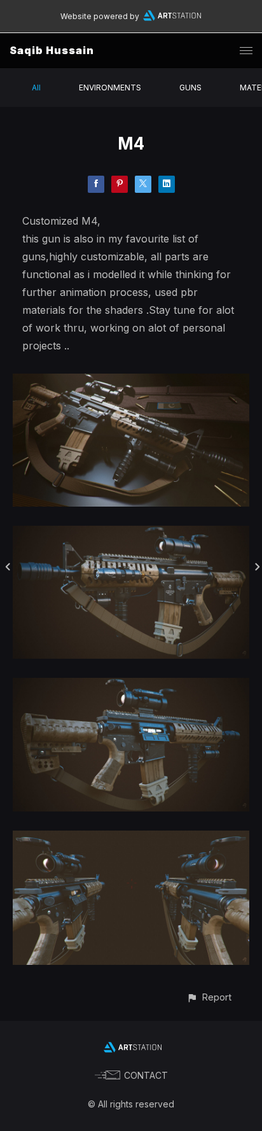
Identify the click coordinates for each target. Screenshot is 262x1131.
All (36, 87)
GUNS (190, 87)
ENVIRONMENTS (110, 87)
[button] (209, 997)
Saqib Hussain (52, 50)
